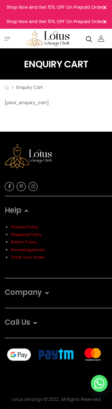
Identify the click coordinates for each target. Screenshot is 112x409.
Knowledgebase (28, 250)
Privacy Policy (24, 227)
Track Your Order (28, 257)
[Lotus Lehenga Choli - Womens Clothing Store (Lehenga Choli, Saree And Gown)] (48, 38)
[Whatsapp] (99, 383)
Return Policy (24, 242)
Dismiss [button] (104, 7)
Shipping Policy (26, 234)
